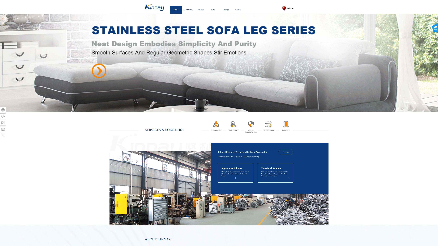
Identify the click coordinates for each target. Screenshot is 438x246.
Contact (238, 10)
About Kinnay (188, 10)
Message (226, 10)
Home (176, 10)
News (213, 10)
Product (201, 10)
